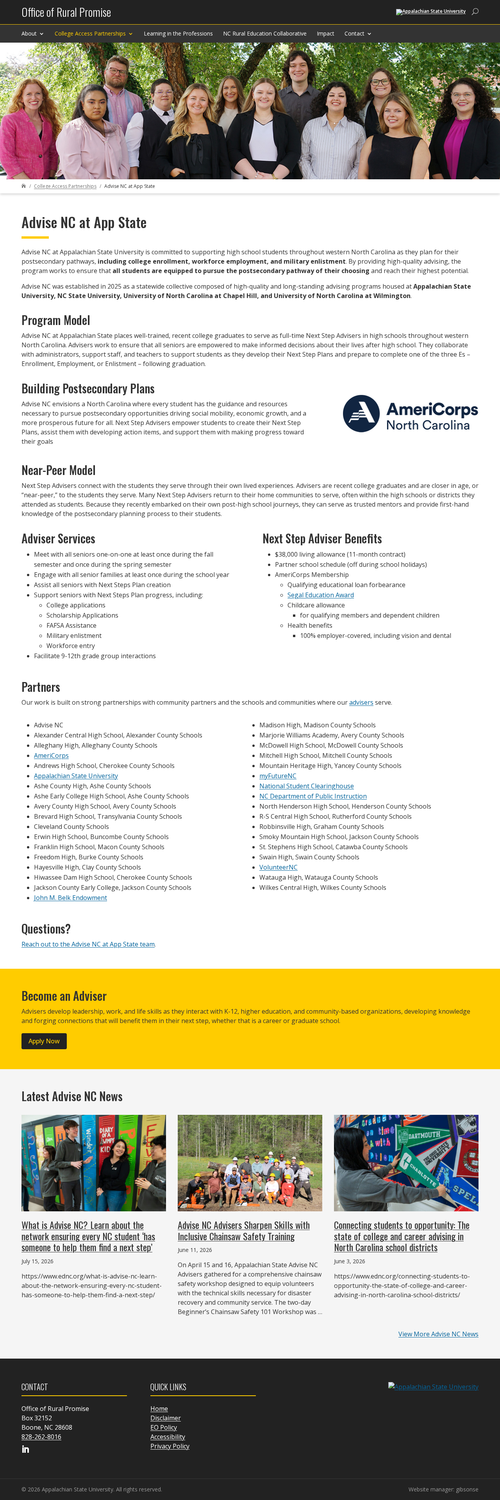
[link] (66, 15)
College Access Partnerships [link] (90, 33)
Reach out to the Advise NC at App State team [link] (88, 944)
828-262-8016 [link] (41, 1436)
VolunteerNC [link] (278, 867)
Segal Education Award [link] (321, 595)
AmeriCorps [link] (51, 755)
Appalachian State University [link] (76, 775)
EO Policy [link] (163, 1427)
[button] (492, 1443)
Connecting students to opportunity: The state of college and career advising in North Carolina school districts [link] (402, 1236)
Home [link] (159, 1408)
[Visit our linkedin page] (25, 1450)
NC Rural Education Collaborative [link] (265, 33)
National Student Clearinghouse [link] (306, 786)
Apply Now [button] (44, 1041)
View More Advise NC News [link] (438, 1334)
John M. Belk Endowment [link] (70, 897)
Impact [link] (325, 33)
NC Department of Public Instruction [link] (313, 796)
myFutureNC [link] (277, 775)
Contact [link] (354, 33)
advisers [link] (361, 702)
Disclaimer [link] (165, 1418)
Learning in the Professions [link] (178, 33)
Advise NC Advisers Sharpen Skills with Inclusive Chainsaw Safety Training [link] (244, 1230)
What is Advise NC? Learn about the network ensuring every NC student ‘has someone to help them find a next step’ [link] (88, 1236)
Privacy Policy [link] (169, 1446)
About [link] (29, 33)
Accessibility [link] (167, 1436)
